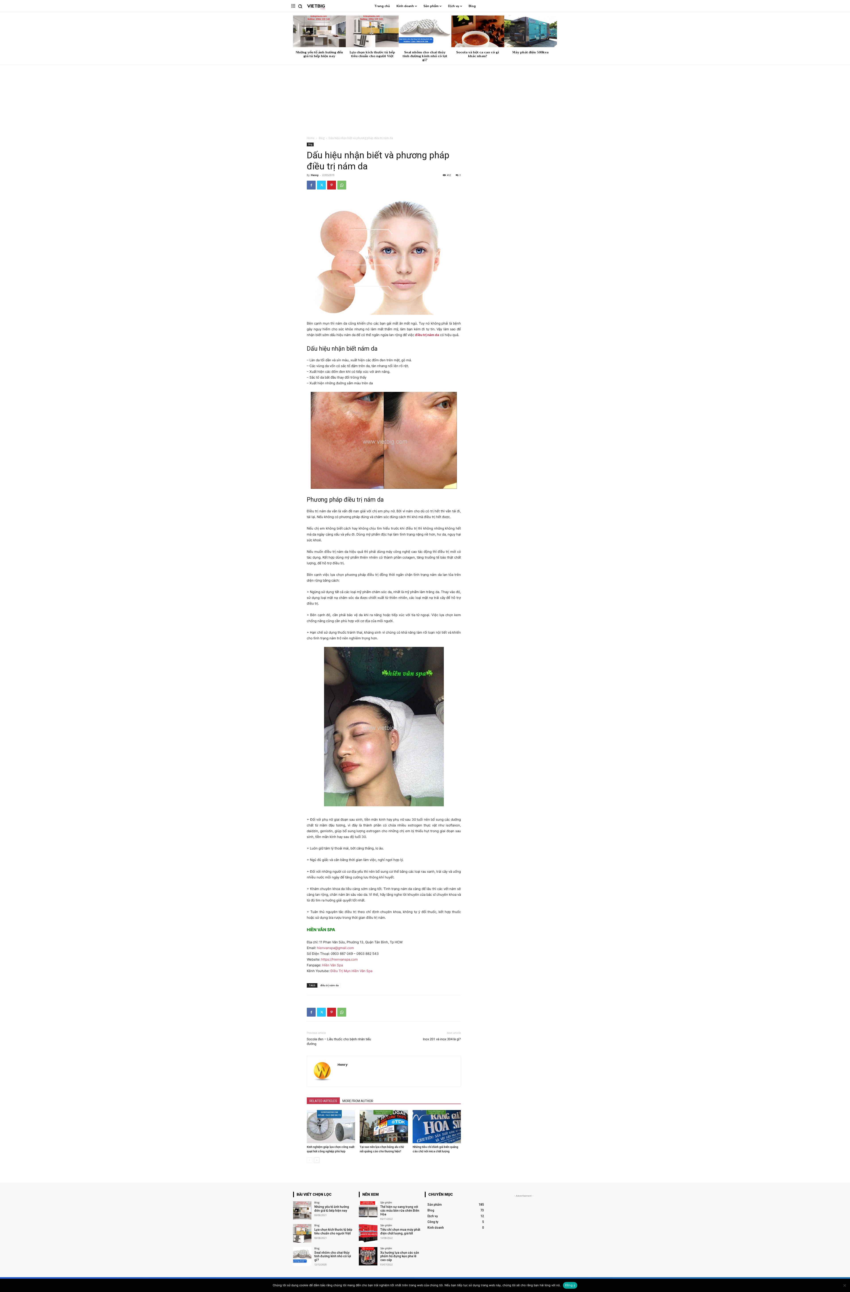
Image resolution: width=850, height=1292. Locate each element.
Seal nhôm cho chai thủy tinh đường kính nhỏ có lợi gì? (425, 56)
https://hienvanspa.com (339, 959)
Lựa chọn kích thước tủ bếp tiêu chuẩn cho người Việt (372, 54)
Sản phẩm (386, 1202)
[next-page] (316, 1160)
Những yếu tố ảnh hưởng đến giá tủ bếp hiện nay (319, 54)
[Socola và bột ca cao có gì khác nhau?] (477, 31)
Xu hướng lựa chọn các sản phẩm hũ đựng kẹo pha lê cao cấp (399, 1256)
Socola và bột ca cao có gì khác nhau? (477, 54)
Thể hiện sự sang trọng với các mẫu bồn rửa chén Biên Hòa (399, 1210)
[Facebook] (311, 185)
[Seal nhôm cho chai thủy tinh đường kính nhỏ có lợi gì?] (425, 31)
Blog (322, 138)
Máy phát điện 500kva (530, 52)
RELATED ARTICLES (323, 1101)
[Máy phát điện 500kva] (530, 31)
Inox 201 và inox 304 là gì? (442, 1039)
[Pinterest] (331, 185)
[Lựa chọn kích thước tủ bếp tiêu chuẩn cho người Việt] (372, 31)
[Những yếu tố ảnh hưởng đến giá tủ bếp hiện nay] (319, 31)
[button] (300, 6)
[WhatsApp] (341, 185)
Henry (315, 175)
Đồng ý (570, 1285)
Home (311, 138)
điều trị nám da (329, 985)
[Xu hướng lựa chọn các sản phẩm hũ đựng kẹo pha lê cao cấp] (368, 1256)
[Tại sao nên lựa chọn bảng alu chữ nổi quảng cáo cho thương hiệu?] (384, 1126)
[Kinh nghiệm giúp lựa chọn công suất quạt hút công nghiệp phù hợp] (331, 1126)
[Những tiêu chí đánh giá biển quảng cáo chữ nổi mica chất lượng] (437, 1126)
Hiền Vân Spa (332, 965)
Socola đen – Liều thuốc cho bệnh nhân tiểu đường (339, 1041)
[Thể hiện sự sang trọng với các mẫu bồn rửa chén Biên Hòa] (368, 1210)
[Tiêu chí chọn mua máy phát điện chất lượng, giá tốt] (368, 1233)
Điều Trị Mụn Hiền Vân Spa (351, 971)
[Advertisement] (425, 98)
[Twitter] (321, 185)
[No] (844, 1285)
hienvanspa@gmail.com (335, 948)
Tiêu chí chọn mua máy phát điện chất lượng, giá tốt (400, 1231)
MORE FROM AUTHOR (357, 1101)
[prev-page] (309, 1160)
